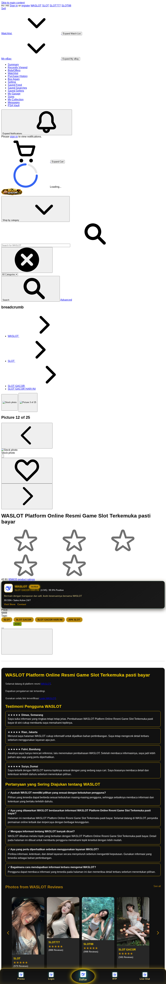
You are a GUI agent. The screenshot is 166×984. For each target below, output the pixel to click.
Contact (21, 604)
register (25, 5)
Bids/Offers (14, 70)
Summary (13, 64)
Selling (12, 82)
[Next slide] (158, 933)
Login (51, 979)
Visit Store (9, 604)
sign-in (14, 136)
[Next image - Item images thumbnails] (27, 496)
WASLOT (36, 5)
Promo (21, 979)
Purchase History (18, 76)
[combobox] (35, 245)
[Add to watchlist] (27, 470)
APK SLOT (74, 619)
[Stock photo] (9, 402)
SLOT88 (66, 5)
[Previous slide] (8, 933)
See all (157, 886)
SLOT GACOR (23, 619)
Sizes (11, 96)
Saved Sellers (16, 90)
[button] (30, 289)
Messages (14, 102)
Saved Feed (15, 85)
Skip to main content (13, 2)
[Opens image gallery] (2, 456)
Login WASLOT (48, 698)
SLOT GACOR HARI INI (49, 619)
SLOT (45, 5)
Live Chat (145, 979)
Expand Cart (58, 161)
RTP (115, 979)
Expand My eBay (71, 59)
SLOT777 (55, 5)
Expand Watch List (72, 33)
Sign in (14, 5)
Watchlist (13, 73)
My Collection (16, 99)
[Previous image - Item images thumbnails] (27, 436)
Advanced (66, 299)
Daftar (83, 979)
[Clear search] (27, 260)
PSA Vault (13, 105)
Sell (3, 8)
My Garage (14, 93)
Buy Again (14, 79)
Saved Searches (17, 87)
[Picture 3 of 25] (27, 402)
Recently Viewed (17, 67)
